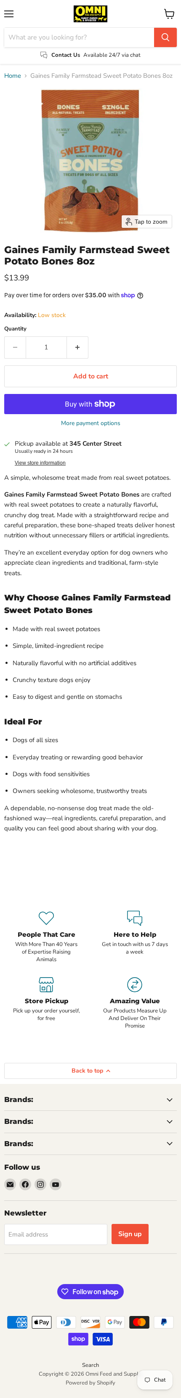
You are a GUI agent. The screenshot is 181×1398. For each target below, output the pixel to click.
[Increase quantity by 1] (77, 347)
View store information (40, 463)
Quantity (15, 329)
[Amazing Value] (135, 1003)
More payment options (90, 423)
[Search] (165, 37)
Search (90, 1365)
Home (12, 75)
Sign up (130, 1234)
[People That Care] (46, 937)
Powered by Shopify (90, 1383)
